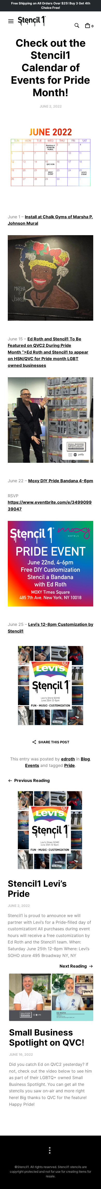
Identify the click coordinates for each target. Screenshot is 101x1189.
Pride (69, 765)
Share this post (53, 742)
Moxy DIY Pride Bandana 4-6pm (60, 480)
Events (32, 765)
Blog (85, 758)
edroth (68, 758)
